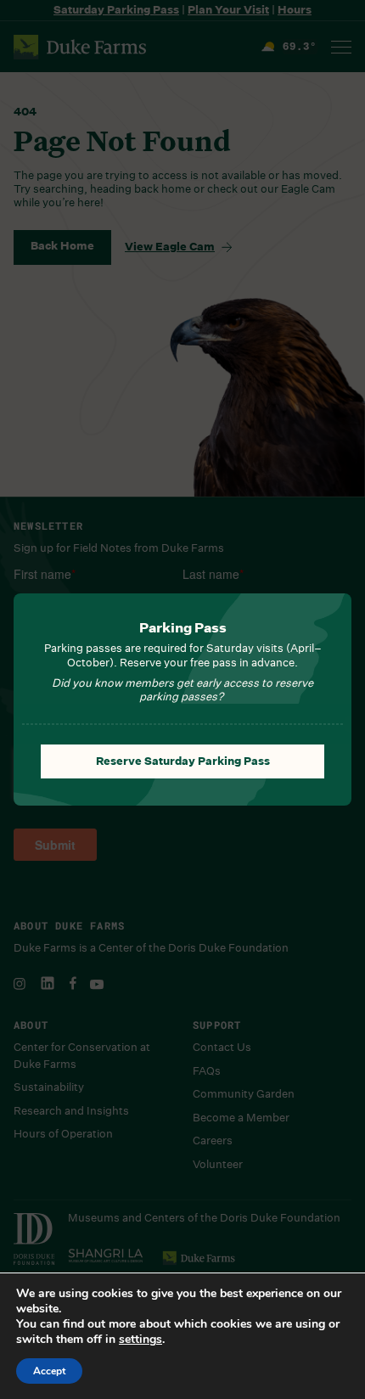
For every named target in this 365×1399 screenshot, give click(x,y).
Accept (49, 1371)
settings (140, 1339)
